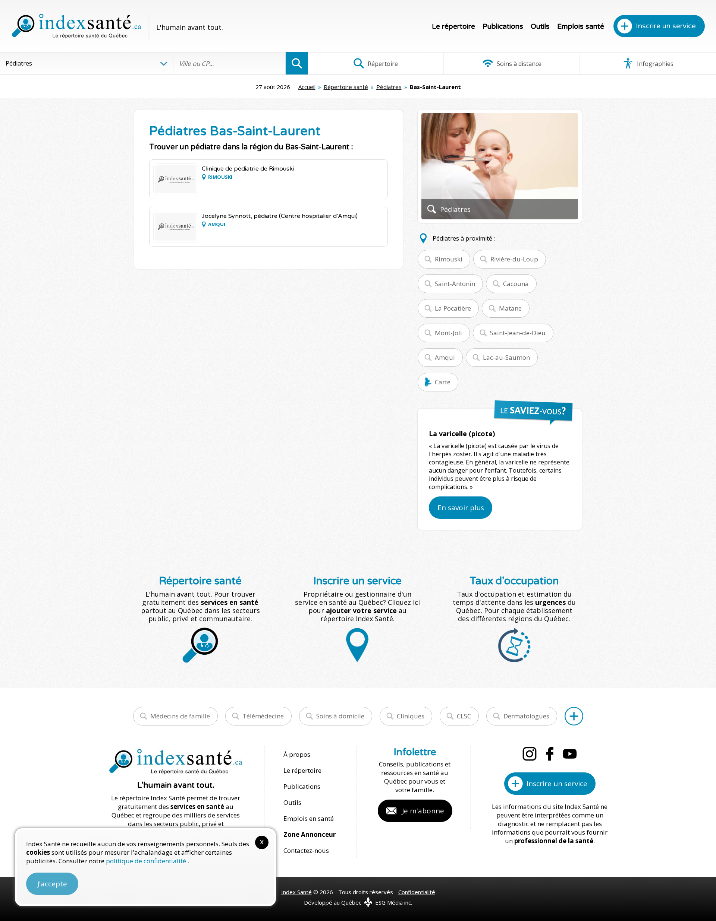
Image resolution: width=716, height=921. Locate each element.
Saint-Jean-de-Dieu (518, 332)
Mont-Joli (448, 332)
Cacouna (516, 283)
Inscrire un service (666, 26)
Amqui (445, 357)
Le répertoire (453, 26)
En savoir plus (460, 507)
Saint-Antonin (455, 283)
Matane (510, 308)
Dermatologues (526, 716)
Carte (442, 382)
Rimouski (448, 259)
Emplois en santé (308, 818)
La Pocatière (453, 308)
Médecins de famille (180, 716)
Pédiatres (389, 86)
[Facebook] (549, 753)
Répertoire (382, 64)
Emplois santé (580, 26)
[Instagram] (529, 753)
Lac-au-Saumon (506, 357)
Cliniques (410, 716)
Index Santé (296, 892)
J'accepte (52, 884)
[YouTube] (569, 753)
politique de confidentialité (147, 861)
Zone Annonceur (309, 834)
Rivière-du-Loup (514, 259)
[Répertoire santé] (574, 716)
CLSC (464, 716)
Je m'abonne (423, 811)
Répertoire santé (346, 86)
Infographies (654, 64)
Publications (503, 26)
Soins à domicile (340, 716)
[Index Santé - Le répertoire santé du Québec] (76, 26)
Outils (540, 26)
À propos (296, 754)
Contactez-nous (306, 850)
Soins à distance (518, 64)
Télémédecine (263, 716)
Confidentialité (416, 892)
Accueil (306, 86)
